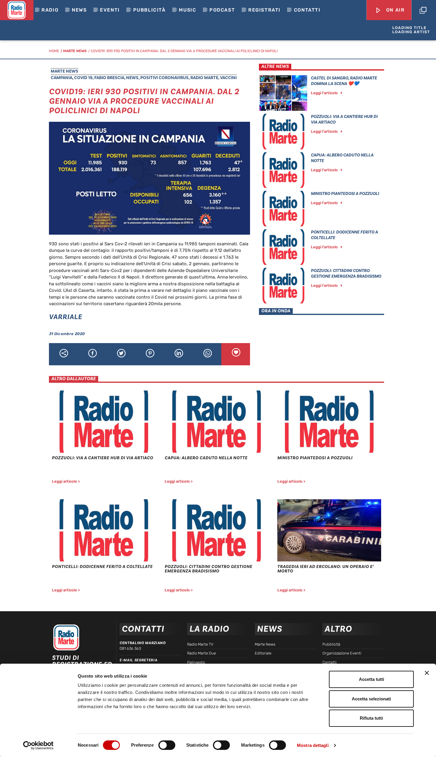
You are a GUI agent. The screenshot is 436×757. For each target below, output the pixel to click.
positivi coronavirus (164, 78)
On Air (394, 10)
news (132, 78)
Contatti (307, 10)
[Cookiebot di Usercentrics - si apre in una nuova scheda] (38, 745)
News (79, 10)
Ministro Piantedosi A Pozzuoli (345, 193)
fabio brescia (109, 78)
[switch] (166, 745)
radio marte (204, 78)
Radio (50, 10)
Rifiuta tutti (371, 718)
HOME (54, 51)
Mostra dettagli (313, 745)
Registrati (264, 10)
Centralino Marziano (143, 643)
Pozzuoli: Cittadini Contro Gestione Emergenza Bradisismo (346, 273)
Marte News (75, 51)
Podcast (222, 10)
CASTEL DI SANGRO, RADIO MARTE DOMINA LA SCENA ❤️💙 (344, 81)
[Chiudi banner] (427, 673)
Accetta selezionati (371, 698)
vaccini (228, 78)
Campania (61, 78)
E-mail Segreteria (138, 660)
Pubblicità (149, 10)
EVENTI (110, 10)
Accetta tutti (371, 679)
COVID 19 (83, 78)
